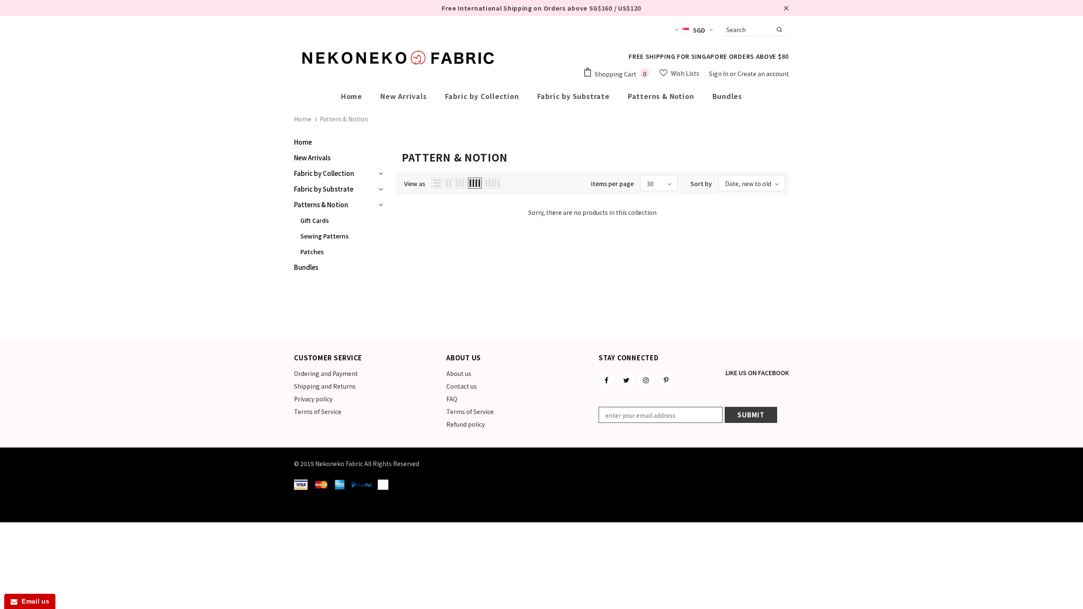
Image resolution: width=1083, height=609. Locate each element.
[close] (786, 8)
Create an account (763, 73)
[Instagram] (646, 379)
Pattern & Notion (344, 119)
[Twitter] (626, 379)
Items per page (612, 183)
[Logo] (400, 57)
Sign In (719, 73)
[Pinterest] (665, 379)
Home (302, 119)
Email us (33, 601)
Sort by (701, 183)
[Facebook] (606, 379)
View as (414, 183)
